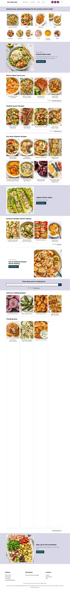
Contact (47, 575)
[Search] (59, 285)
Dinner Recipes (40, 203)
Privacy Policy (8, 575)
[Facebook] (58, 2)
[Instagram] (52, 2)
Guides (38, 2)
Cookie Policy (8, 576)
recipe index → (36, 287)
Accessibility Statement (10, 580)
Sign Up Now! (40, 551)
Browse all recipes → (57, 530)
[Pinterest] (55, 2)
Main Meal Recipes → (57, 100)
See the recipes (13, 266)
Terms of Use (8, 578)
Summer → (59, 244)
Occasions (32, 2)
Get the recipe (40, 61)
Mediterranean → (58, 131)
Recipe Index (25, 2)
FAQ (47, 578)
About (43, 2)
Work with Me (49, 576)
